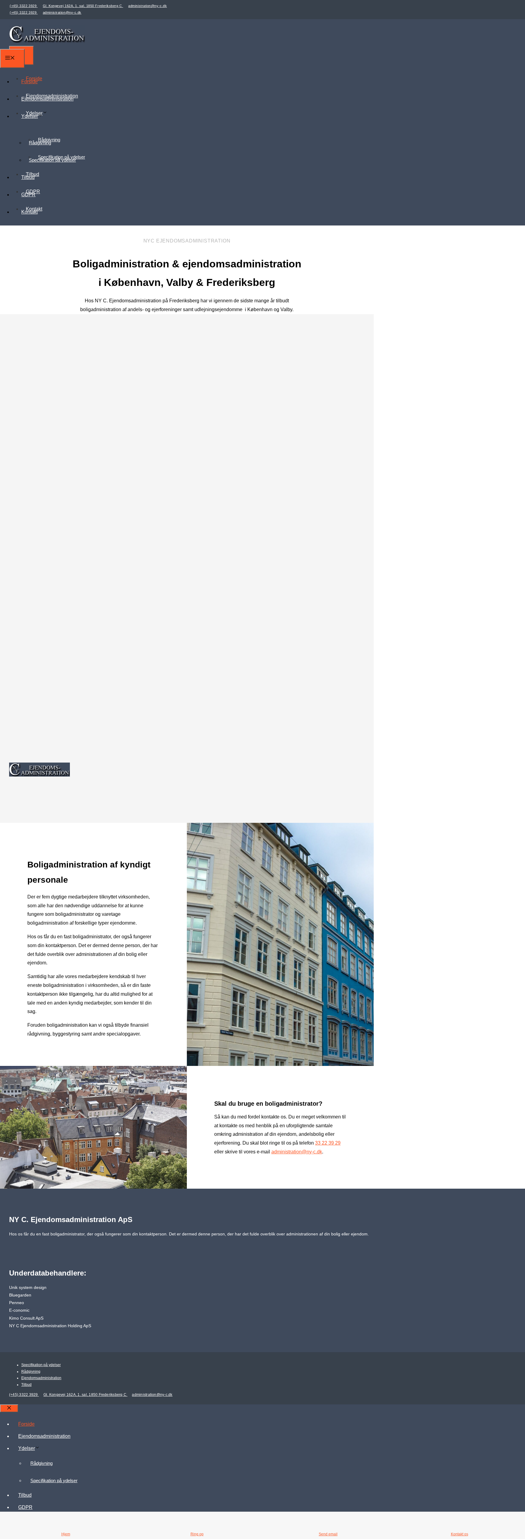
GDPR (28, 194)
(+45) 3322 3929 (24, 6)
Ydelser (29, 116)
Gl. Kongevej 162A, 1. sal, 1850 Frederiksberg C (83, 6)
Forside (29, 81)
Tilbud (28, 177)
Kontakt (29, 212)
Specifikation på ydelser (52, 160)
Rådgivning (40, 142)
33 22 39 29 (328, 1143)
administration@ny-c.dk (147, 6)
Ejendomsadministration (47, 98)
